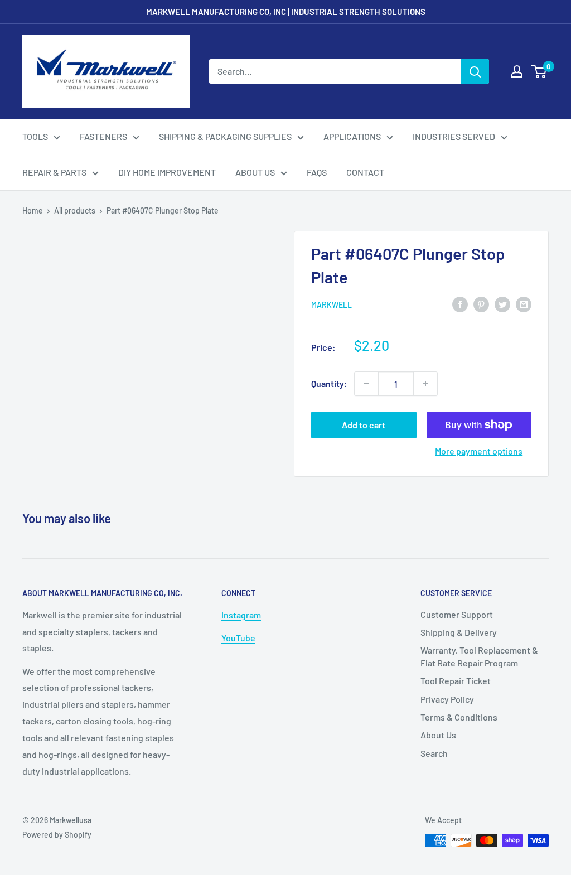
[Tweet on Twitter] (502, 303)
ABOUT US (255, 172)
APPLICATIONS (352, 136)
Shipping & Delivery (458, 632)
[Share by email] (523, 303)
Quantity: (329, 383)
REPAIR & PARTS (54, 172)
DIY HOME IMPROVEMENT (167, 172)
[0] (539, 71)
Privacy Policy (447, 699)
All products (74, 210)
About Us (438, 734)
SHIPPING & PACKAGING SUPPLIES (225, 136)
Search (434, 753)
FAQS (317, 172)
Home (32, 210)
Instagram (241, 615)
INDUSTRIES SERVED (454, 136)
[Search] (475, 71)
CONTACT (365, 172)
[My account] (516, 71)
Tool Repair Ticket (455, 680)
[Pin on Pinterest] (481, 303)
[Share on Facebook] (460, 303)
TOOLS (35, 136)
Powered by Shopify (56, 834)
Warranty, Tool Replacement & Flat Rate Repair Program (479, 656)
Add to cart (363, 424)
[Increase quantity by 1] (425, 383)
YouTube (238, 637)
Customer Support (456, 614)
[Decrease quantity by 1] (366, 383)
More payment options (478, 451)
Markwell (331, 305)
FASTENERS (103, 136)
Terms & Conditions (458, 717)
